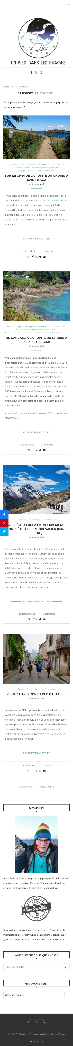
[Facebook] (31, 72)
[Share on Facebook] (33, 256)
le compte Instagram (54, 939)
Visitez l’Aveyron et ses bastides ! (36, 694)
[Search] (69, 5)
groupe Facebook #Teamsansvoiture (20, 939)
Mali (42, 184)
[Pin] (4, 523)
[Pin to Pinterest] (40, 256)
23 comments (47, 444)
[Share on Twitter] (36, 256)
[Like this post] (29, 256)
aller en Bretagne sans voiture (36, 367)
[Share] (4, 514)
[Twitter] (36, 72)
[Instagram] (41, 72)
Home (6, 86)
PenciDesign (60, 1034)
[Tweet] (4, 531)
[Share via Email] (44, 256)
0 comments (47, 251)
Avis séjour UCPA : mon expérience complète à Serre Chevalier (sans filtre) (36, 529)
